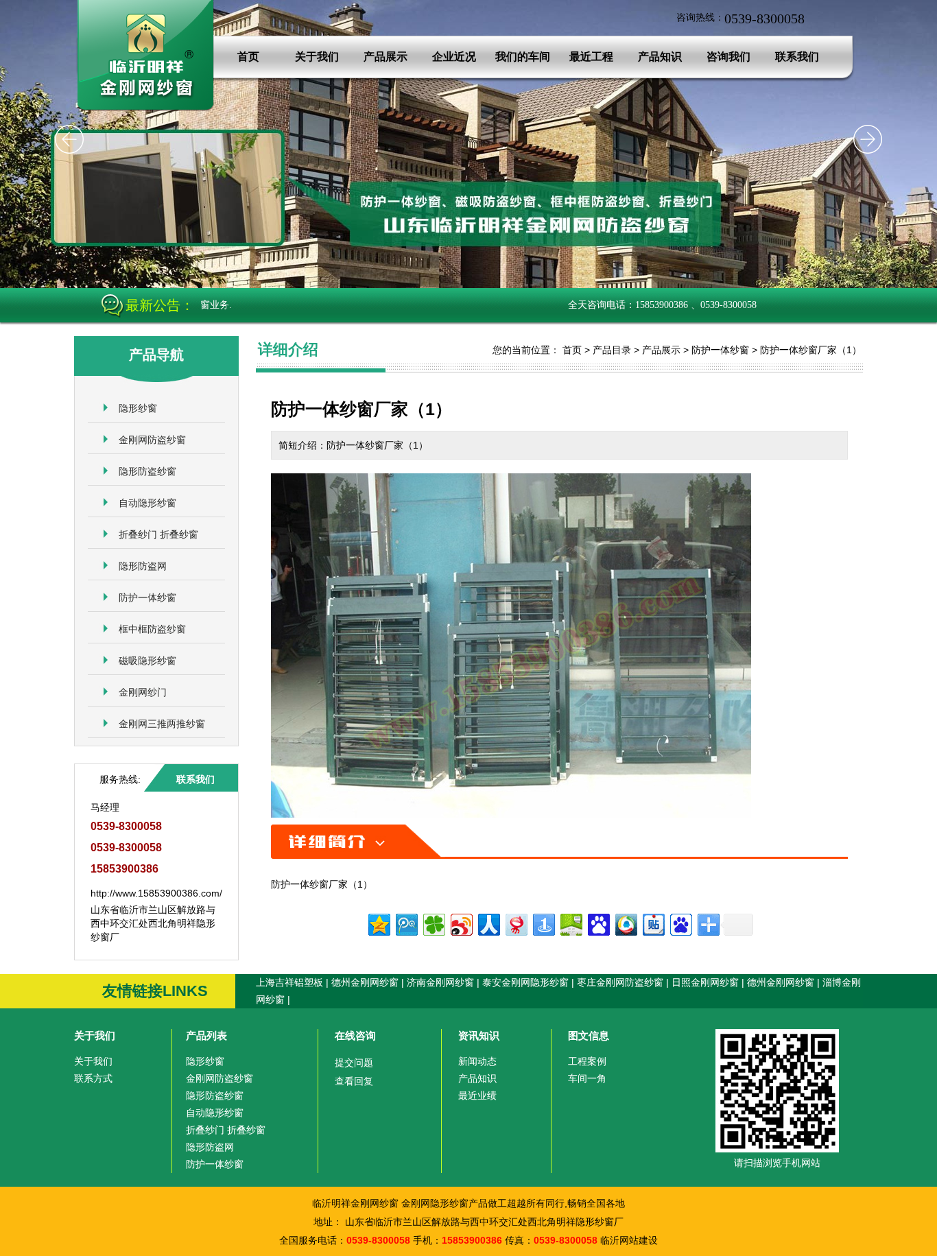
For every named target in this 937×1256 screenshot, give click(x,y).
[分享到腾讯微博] (405, 923)
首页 (248, 56)
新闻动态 (477, 1061)
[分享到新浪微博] (460, 923)
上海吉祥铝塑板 (289, 982)
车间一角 (587, 1078)
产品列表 (206, 1035)
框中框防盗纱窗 (152, 629)
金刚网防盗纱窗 (152, 439)
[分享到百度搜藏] (597, 923)
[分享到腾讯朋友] (433, 923)
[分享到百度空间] (570, 923)
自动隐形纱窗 (147, 502)
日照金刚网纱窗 (705, 982)
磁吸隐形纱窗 (147, 660)
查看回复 (354, 1081)
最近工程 (591, 56)
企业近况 (454, 56)
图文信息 (588, 1035)
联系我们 (797, 56)
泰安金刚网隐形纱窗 (525, 982)
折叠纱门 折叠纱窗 (158, 534)
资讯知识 (478, 1035)
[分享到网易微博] (515, 923)
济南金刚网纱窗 (440, 982)
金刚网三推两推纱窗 (162, 723)
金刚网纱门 (143, 692)
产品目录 (612, 349)
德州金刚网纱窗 (365, 982)
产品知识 (660, 56)
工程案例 (587, 1061)
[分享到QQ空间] (378, 923)
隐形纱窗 (138, 408)
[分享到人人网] (488, 923)
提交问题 (354, 1062)
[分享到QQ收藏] (625, 923)
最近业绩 (477, 1095)
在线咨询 (355, 1035)
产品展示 (385, 56)
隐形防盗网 (143, 565)
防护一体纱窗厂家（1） (811, 349)
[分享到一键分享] (543, 923)
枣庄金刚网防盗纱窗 (620, 982)
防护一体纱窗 (147, 597)
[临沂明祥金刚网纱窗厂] (146, 109)
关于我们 (317, 56)
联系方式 (93, 1078)
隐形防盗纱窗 (147, 471)
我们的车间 (522, 56)
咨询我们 (728, 56)
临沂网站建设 (629, 1240)
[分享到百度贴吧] (652, 923)
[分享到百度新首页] (680, 923)
